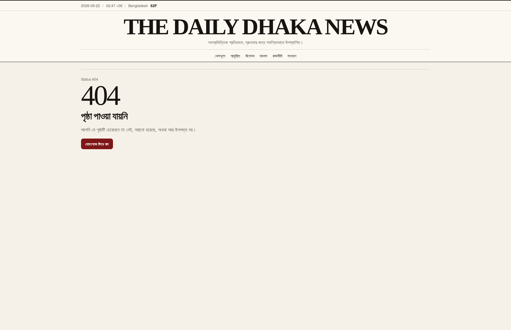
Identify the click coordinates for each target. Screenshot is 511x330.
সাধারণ (291, 55)
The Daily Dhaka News (255, 27)
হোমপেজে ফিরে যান (97, 144)
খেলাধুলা (220, 55)
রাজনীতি (277, 55)
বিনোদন (250, 55)
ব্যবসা (263, 55)
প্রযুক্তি (235, 55)
